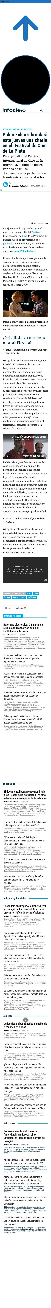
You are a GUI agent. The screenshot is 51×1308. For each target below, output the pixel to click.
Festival (36, 232)
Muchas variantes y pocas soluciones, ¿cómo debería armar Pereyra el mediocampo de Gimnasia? (25, 1200)
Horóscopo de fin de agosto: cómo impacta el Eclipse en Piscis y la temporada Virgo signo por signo (25, 1088)
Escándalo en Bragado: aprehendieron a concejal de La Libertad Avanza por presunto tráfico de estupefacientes (25, 909)
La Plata (8, 125)
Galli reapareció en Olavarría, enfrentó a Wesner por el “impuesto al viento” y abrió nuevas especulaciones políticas (23, 719)
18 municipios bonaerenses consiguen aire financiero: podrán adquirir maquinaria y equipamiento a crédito (23, 658)
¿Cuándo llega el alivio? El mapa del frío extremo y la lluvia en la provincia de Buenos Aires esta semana (24, 1067)
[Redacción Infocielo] (6, 184)
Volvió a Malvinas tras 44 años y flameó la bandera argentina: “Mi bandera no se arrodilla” (23, 879)
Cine (24, 235)
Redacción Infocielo (19, 186)
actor (17, 251)
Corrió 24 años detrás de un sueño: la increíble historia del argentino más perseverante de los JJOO (25, 1047)
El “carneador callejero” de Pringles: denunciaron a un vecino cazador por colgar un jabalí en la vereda (24, 840)
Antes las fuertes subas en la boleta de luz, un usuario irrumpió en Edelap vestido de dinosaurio (25, 695)
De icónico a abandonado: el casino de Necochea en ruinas (25, 1025)
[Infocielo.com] (26, 108)
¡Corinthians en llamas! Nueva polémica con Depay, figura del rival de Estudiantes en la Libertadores (24, 1220)
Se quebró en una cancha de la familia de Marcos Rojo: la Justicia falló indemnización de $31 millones (24, 958)
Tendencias (9, 783)
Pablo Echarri (28, 251)
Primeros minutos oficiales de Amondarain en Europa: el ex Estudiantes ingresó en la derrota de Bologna (24, 1136)
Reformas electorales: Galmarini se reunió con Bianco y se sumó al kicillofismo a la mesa (23, 628)
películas (8, 243)
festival (7, 597)
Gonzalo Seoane (9, 635)
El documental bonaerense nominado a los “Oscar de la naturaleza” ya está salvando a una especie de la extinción (25, 795)
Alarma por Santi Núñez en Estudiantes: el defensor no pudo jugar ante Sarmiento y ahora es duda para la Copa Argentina (23, 1180)
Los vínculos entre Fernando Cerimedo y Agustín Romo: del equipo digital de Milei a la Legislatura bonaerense (25, 936)
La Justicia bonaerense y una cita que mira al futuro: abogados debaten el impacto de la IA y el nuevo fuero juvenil (25, 994)
